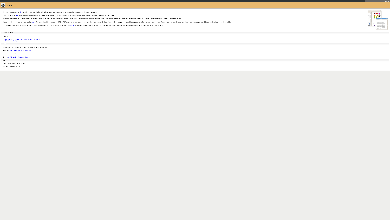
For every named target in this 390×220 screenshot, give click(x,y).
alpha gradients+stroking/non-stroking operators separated (22, 39)
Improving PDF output (11, 41)
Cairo (16, 15)
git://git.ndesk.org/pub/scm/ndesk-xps (19, 57)
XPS (21, 12)
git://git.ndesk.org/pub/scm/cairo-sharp (19, 50)
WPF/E (72, 25)
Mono (33, 22)
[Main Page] (3, 6)
